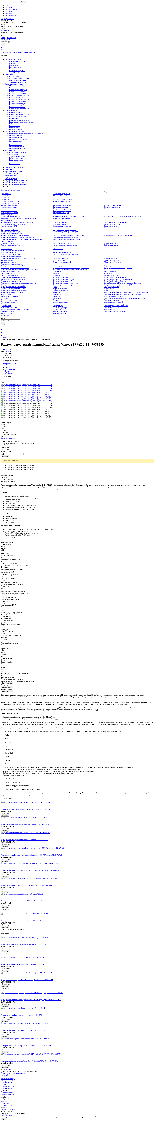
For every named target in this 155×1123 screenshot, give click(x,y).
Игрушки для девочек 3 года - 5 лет (65, 283)
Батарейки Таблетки (111, 275)
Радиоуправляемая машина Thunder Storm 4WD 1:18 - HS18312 (23, 921)
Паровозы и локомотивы (61, 218)
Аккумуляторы (58, 306)
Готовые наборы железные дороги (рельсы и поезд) (122, 216)
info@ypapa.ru (6, 30)
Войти (3, 38)
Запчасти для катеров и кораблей (116, 306)
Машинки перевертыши (18, 139)
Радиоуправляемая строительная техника (67, 254)
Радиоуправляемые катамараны (12, 292)
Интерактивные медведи (18, 90)
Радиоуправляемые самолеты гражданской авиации (19, 270)
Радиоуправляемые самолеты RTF (13, 266)
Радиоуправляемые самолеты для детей (118, 268)
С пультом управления (17, 61)
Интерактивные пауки (17, 107)
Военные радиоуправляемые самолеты (15, 268)
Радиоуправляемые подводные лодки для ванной (18, 283)
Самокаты (56, 275)
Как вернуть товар (7, 1094)
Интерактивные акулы (17, 103)
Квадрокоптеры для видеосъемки (64, 230)
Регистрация (11, 38)
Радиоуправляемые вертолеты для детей (118, 235)
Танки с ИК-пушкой (8, 273)
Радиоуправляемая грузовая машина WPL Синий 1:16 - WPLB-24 (24, 840)
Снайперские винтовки (61, 290)
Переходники (109, 289)
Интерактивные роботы (17, 116)
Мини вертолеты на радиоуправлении (66, 237)
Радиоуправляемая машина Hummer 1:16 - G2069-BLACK (21, 901)
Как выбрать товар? (8, 1079)
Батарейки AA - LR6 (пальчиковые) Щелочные (121, 285)
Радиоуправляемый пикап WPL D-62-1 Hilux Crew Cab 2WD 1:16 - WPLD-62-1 (29, 886)
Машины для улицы (16, 147)
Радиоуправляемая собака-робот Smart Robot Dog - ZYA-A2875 (23, 944)
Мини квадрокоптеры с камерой (115, 222)
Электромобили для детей (14, 59)
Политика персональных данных (13, 1073)
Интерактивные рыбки (17, 105)
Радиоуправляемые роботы (19, 120)
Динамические (14, 162)
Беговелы (56, 273)
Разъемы (107, 290)
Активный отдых (7, 313)
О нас (7, 6)
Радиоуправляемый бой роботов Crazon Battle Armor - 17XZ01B (24, 1030)
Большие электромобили (18, 69)
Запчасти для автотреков (18, 82)
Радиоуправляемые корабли (11, 281)
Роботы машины (15, 128)
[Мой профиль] (2, 327)
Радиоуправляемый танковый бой (13, 277)
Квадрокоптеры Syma (60, 224)
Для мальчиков (14, 63)
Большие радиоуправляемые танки (13, 279)
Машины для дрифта (16, 137)
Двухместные (14, 73)
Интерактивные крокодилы (19, 95)
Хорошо (4, 1119)
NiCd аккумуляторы (60, 313)
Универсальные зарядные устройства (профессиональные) (125, 298)
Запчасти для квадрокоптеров (114, 311)
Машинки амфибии (16, 135)
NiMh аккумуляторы (60, 311)
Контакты (8, 11)
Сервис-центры (6, 1088)
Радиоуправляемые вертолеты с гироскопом (68, 235)
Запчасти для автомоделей (113, 302)
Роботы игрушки (11, 110)
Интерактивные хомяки (17, 88)
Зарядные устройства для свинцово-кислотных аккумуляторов (126, 292)
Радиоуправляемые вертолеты (16, 177)
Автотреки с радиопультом (19, 78)
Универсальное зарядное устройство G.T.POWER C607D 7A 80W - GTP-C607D (29, 1061)
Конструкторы (10, 150)
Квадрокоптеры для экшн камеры (13, 224)
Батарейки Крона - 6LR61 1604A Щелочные (120, 279)
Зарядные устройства (111, 287)
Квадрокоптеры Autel (8, 228)
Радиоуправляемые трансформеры (21, 122)
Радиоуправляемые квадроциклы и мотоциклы (26, 133)
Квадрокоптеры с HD (112, 228)
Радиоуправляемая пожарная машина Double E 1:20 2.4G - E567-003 (25, 809)
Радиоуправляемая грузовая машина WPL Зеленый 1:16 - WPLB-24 (25, 824)
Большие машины (15, 145)
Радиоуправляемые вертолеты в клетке (67, 239)
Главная (4, 337)
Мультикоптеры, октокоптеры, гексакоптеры (17, 222)
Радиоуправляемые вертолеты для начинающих (18, 237)
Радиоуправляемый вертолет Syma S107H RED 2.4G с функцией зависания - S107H (31, 1000)
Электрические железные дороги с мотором (68, 216)
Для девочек (13, 65)
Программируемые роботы (19, 114)
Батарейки (108, 273)
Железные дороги (11, 173)
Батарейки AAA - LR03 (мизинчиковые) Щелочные (122, 283)
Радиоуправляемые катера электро (13, 287)
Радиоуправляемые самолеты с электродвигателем (71, 268)
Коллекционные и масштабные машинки (15, 309)
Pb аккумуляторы (59, 309)
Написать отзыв (7, 683)
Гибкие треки (14, 76)
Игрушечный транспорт (9, 308)
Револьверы (57, 298)
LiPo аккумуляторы (111, 271)
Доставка (8, 7)
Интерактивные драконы (18, 101)
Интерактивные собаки (17, 93)
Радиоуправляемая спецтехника (16, 181)
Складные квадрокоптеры (62, 226)
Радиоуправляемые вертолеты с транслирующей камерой (21, 239)
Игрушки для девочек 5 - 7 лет (63, 281)
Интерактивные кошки (17, 92)
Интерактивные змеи (17, 97)
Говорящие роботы (16, 112)
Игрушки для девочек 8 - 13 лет (64, 279)
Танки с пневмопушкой (9, 275)
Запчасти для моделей (112, 300)
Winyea (8, 351)
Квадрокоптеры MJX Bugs (10, 232)
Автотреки (9, 74)
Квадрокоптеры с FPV (112, 224)
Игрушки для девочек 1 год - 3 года (65, 285)
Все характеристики (8, 438)
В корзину (5, 456)
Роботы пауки (14, 124)
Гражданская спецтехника (10, 254)
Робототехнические (16, 158)
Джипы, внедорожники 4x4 (19, 143)
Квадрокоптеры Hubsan (9, 230)
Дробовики (57, 294)
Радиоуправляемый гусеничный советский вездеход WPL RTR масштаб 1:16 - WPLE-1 (32, 855)
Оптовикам (9, 13)
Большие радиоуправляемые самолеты (66, 266)
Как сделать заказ (7, 1081)
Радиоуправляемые (16, 160)
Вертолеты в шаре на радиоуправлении (15, 235)
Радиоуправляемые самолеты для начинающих (121, 266)
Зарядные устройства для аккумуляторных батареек (122, 294)
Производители (10, 15)
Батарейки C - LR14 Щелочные (115, 281)
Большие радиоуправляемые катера (13, 289)
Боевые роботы (14, 118)
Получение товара (7, 1086)
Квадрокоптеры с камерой (62, 228)
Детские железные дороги (10, 216)
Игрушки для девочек (60, 277)
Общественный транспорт (62, 252)
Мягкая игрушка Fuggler (18, 86)
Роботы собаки (14, 126)
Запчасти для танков (111, 309)
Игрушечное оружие (60, 289)
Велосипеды (57, 271)
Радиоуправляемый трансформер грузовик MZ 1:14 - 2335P (22, 1015)
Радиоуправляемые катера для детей (14, 290)
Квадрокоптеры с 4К (111, 226)
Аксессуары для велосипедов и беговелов (119, 304)
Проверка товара (7, 1092)
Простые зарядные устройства (115, 296)
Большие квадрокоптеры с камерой (65, 232)
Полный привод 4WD (17, 71)
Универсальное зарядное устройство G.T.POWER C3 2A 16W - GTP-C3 (26, 1046)
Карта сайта (5, 1075)
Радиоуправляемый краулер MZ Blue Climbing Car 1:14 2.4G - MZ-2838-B (27, 980)
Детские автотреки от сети (18, 80)
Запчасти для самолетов (112, 308)
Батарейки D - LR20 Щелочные (115, 277)
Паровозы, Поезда (7, 311)
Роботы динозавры (16, 129)
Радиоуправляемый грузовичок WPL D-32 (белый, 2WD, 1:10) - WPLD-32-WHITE (30, 870)
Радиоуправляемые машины (15, 131)
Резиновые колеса (15, 67)
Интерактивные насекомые (19, 109)
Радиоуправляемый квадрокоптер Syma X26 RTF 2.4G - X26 (22, 964)
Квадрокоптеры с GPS (9, 226)
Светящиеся (13, 154)
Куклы (55, 287)
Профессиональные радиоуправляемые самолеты (70, 270)
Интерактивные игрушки (14, 84)
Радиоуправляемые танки (10, 271)
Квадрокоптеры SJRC (60, 222)
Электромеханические (17, 156)
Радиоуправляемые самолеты (15, 184)
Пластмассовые (14, 164)
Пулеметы (56, 292)
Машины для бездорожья (18, 148)
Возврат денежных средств (10, 1096)
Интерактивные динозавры (19, 99)
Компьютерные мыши (60, 302)
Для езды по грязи (15, 141)
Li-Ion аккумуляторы (60, 308)
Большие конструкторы (17, 152)
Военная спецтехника (9, 252)
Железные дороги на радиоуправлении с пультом (18, 218)
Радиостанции (58, 304)
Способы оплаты (11, 9)
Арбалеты (56, 296)
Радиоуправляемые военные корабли (14, 285)
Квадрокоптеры (10, 175)
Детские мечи (57, 300)
